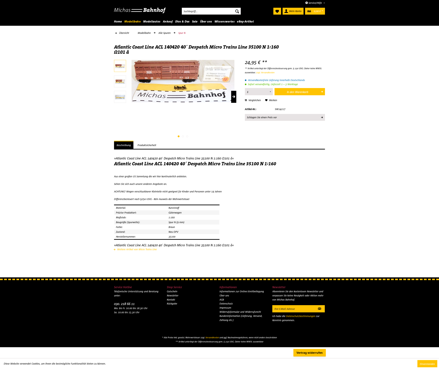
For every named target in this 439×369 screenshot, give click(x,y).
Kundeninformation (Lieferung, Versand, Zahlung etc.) (241, 317)
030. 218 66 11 (124, 304)
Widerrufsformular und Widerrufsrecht (240, 311)
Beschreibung (124, 145)
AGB (222, 299)
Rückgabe (172, 303)
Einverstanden (427, 363)
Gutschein (172, 291)
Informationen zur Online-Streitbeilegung (242, 291)
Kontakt (171, 299)
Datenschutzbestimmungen (300, 316)
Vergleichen (254, 100)
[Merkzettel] (277, 11)
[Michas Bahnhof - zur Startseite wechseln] (140, 12)
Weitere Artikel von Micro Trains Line (136, 249)
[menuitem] (211, 11)
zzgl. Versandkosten (265, 72)
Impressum (225, 307)
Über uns (224, 295)
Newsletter (172, 295)
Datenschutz (226, 303)
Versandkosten (212, 337)
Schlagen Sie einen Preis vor (262, 117)
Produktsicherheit (147, 145)
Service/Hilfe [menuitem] (315, 2)
